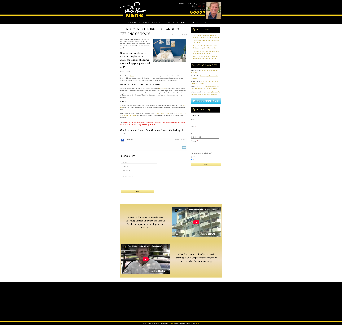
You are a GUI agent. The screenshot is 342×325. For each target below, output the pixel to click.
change (132, 76)
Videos (204, 22)
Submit (206, 164)
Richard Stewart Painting (162, 113)
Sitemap (197, 323)
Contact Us (193, 22)
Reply (184, 147)
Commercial (157, 22)
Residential (144, 22)
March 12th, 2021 (180, 139)
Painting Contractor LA (155, 122)
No (193, 159)
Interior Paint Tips (142, 122)
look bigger (162, 88)
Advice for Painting (130, 122)
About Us (132, 22)
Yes (194, 156)
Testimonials (172, 22)
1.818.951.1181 (200, 6)
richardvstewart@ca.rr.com (199, 8)
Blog (183, 22)
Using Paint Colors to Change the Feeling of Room (139, 125)
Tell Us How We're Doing (204, 101)
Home (123, 22)
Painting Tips (167, 122)
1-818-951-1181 (180, 113)
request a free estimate (129, 115)
